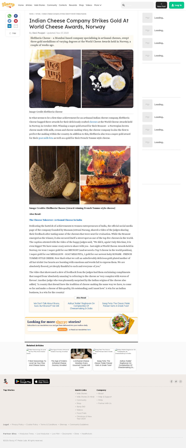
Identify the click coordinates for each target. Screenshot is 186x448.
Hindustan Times (26, 433)
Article (38, 14)
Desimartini (67, 433)
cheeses (93, 121)
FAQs (100, 400)
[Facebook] (171, 381)
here (89, 330)
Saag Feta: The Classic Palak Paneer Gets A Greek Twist (116, 304)
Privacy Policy (18, 424)
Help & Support (105, 397)
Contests (63, 5)
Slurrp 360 (81, 406)
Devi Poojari (39, 33)
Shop (81, 5)
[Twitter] (176, 381)
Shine (76, 433)
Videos (89, 5)
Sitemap (63, 424)
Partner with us (104, 403)
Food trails (81, 413)
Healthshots (87, 433)
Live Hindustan (43, 433)
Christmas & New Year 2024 (84, 417)
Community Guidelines (79, 424)
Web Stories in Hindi (85, 397)
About (101, 393)
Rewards (73, 5)
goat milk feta (46, 138)
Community (52, 5)
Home (21, 5)
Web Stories (39, 5)
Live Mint (55, 433)
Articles (29, 5)
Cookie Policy (32, 424)
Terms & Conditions (48, 424)
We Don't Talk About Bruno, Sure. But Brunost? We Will (47, 304)
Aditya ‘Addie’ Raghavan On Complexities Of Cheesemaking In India (81, 306)
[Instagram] (180, 381)
